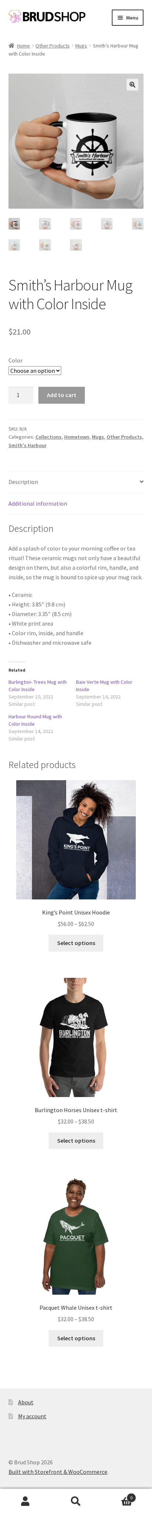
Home (23, 45)
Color (15, 360)
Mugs (81, 45)
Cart (117, 1495)
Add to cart (61, 395)
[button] (132, 85)
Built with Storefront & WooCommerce (57, 1471)
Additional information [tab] (37, 503)
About (26, 1402)
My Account (25, 1501)
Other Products (52, 45)
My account (32, 1416)
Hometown (76, 437)
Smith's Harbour (27, 445)
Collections (48, 437)
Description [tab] (23, 481)
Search (76, 1501)
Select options (76, 943)
